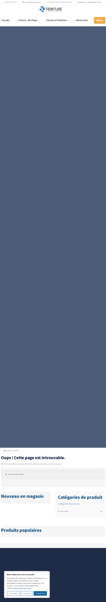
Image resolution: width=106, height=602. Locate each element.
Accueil (8, 450)
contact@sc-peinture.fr (32, 2)
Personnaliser (13, 593)
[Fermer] (47, 573)
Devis (99, 20)
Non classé (64, 511)
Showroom (82, 20)
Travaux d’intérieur (56, 20)
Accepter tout (40, 593)
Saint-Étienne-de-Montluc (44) (60, 2)
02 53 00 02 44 (11, 2)
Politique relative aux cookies (22, 588)
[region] (27, 584)
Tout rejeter (27, 593)
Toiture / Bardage (27, 20)
